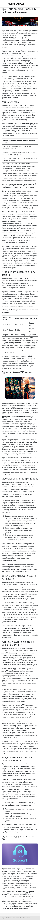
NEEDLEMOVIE (16, 3)
